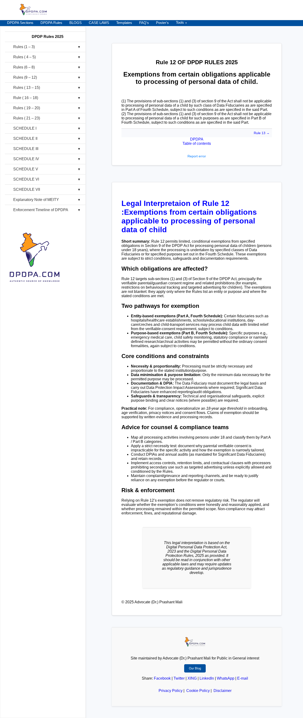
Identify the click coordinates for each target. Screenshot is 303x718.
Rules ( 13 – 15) (26, 88)
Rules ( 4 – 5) (24, 57)
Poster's (162, 23)
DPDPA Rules (51, 23)
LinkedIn (207, 678)
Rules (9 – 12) (25, 77)
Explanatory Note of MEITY (36, 200)
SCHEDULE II (25, 138)
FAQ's (144, 23)
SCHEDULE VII (26, 189)
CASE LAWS (99, 23)
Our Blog (195, 668)
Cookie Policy (198, 691)
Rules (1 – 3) (24, 47)
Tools (180, 22)
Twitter (179, 678)
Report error (196, 156)
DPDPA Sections (20, 23)
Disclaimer (223, 691)
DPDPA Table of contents (197, 141)
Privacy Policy (171, 691)
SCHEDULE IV (26, 159)
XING (192, 678)
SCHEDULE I (24, 128)
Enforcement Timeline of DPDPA (40, 210)
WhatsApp (225, 678)
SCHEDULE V (25, 169)
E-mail (242, 678)
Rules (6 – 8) (24, 67)
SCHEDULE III (25, 149)
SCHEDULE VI (26, 179)
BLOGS (75, 23)
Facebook (162, 678)
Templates (124, 23)
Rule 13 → (262, 133)
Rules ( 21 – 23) (26, 118)
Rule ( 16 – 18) (25, 98)
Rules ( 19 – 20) (26, 108)
